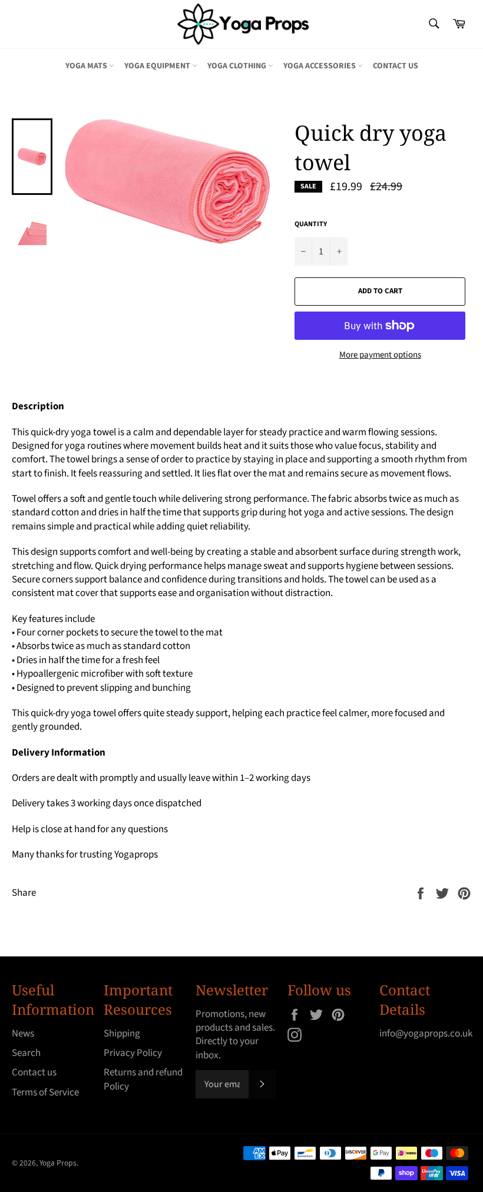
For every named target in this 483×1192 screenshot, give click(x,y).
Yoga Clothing (237, 66)
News (23, 1034)
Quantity (311, 224)
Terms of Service (45, 1092)
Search (26, 1053)
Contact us (395, 66)
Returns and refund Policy (143, 1079)
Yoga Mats (87, 66)
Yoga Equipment (158, 66)
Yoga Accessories (320, 66)
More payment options (380, 355)
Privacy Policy (133, 1053)
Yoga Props (58, 1162)
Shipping (122, 1034)
